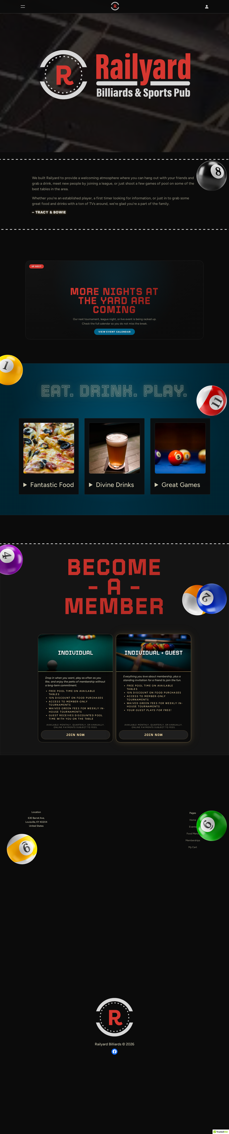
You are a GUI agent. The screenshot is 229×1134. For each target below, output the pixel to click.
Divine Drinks (115, 485)
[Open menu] (23, 6)
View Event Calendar (114, 331)
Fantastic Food (52, 485)
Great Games (181, 485)
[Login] (206, 6)
